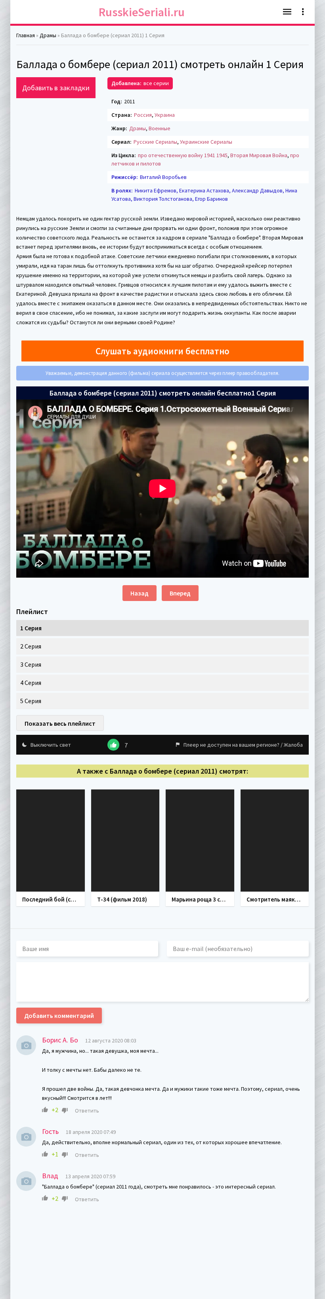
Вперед (180, 593)
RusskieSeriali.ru (142, 11)
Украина (165, 114)
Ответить (87, 1110)
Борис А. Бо (60, 1039)
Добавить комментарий (59, 1015)
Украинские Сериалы (206, 141)
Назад (139, 593)
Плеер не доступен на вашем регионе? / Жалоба (243, 744)
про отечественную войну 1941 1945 (183, 155)
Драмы (137, 128)
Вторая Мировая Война (258, 155)
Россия (143, 114)
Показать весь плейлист (60, 723)
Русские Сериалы (155, 141)
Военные (159, 128)
